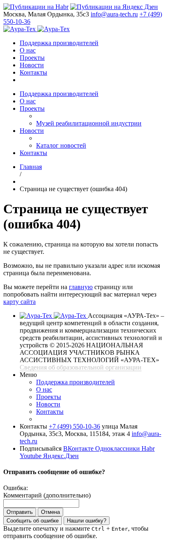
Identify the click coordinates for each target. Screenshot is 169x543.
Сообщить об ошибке (33, 521)
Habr (148, 448)
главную (81, 286)
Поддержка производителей (59, 42)
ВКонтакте (79, 448)
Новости (32, 65)
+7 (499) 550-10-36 (74, 426)
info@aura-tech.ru (114, 14)
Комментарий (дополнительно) (47, 495)
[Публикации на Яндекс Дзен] (114, 6)
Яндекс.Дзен (61, 455)
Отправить (20, 512)
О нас (28, 50)
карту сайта (19, 301)
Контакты (33, 72)
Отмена (50, 512)
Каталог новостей (61, 145)
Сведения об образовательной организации (81, 367)
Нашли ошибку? (86, 521)
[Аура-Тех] (20, 28)
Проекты (32, 57)
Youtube (31, 455)
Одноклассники (118, 448)
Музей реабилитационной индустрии (89, 123)
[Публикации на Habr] (36, 6)
